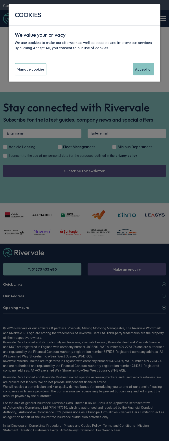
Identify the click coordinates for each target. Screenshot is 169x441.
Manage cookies (30, 69)
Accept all (143, 69)
